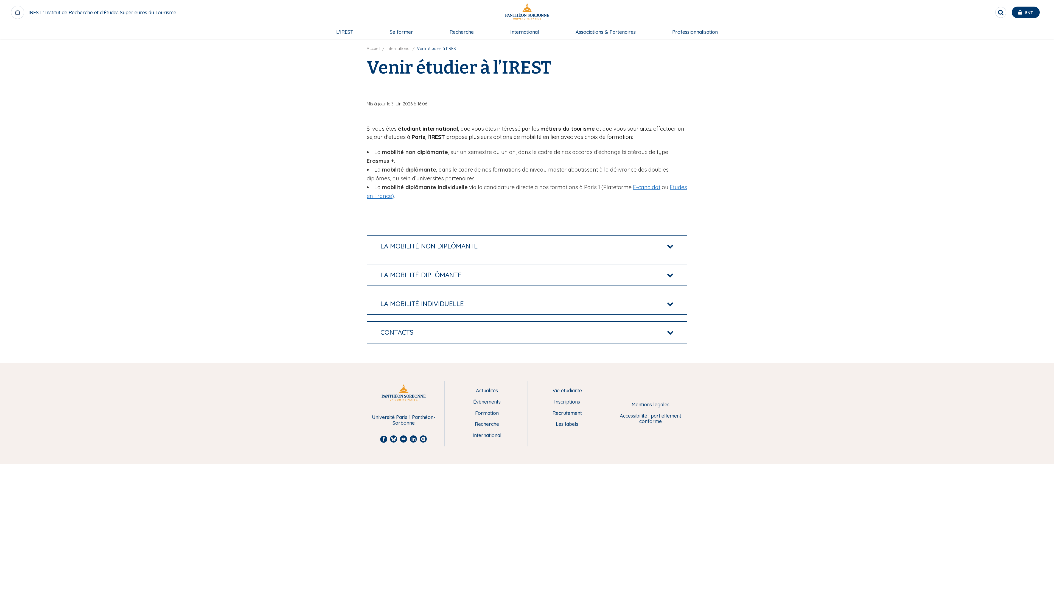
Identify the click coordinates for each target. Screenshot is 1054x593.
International (524, 32)
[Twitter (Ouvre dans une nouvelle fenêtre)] (1046, 56)
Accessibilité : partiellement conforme (650, 418)
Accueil (373, 48)
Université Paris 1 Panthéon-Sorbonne (403, 420)
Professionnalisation (695, 32)
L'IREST (344, 32)
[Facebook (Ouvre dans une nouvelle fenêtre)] (1046, 45)
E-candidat (646, 187)
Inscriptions (567, 402)
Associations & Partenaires (606, 32)
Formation (487, 413)
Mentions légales (650, 405)
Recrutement (567, 413)
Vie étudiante (567, 391)
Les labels (567, 424)
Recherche (462, 32)
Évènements (487, 402)
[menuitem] (344, 32)
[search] (1000, 12)
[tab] (527, 246)
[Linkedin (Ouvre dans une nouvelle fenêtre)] (1046, 67)
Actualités (487, 391)
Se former (401, 32)
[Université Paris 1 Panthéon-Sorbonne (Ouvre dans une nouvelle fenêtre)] (527, 12)
